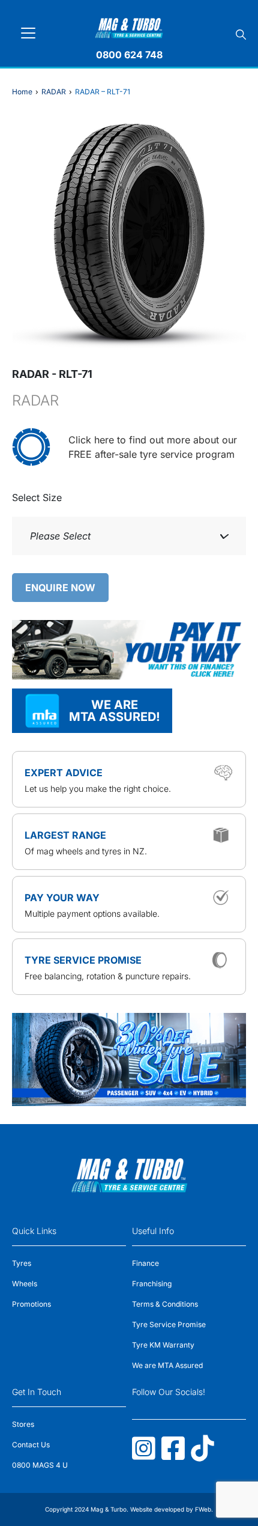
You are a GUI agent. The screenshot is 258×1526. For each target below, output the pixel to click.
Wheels (24, 1283)
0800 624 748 (129, 55)
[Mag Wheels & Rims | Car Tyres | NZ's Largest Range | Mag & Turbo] (129, 26)
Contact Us (31, 1444)
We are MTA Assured (167, 1365)
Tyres (21, 1263)
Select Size (37, 497)
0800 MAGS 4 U (40, 1465)
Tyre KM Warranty (163, 1344)
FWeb (203, 1509)
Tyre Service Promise (169, 1324)
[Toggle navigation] (28, 33)
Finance (145, 1263)
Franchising (152, 1283)
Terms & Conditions (165, 1304)
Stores (23, 1424)
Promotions (31, 1304)
